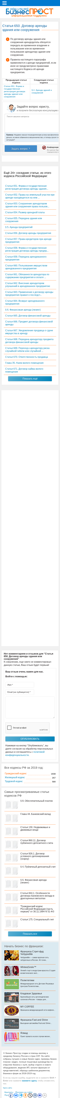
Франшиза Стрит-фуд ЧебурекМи (32, 952)
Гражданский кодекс (16, 773)
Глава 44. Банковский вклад (35, 814)
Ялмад (24, 1033)
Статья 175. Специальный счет (37, 919)
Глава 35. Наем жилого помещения (24, 363)
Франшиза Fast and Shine (34, 1020)
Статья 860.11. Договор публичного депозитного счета (36, 841)
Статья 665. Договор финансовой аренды (28, 315)
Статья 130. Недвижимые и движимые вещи (35, 828)
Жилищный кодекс (15, 777)
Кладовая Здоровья (31, 993)
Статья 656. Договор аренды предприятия (28, 233)
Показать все (30, 934)
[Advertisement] (30, 518)
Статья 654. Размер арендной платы (25, 212)
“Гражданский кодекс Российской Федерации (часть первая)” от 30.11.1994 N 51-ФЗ (37, 909)
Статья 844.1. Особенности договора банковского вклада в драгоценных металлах (37, 896)
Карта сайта (7, 1088)
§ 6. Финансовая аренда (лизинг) (23, 310)
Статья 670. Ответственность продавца (26, 357)
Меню (11, 3)
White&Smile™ (28, 967)
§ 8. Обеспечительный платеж (36, 801)
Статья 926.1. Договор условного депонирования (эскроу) (34, 856)
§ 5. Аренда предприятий (18, 227)
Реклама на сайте (23, 1092)
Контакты (9, 1092)
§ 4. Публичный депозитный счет (38, 867)
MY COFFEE (27, 1006)
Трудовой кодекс (14, 781)
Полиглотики (27, 980)
